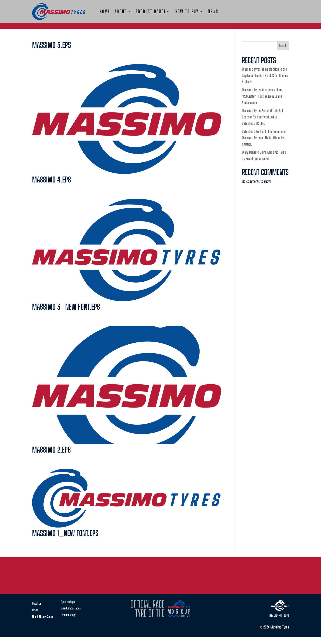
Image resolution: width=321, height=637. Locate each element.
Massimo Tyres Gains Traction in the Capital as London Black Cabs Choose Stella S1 (265, 75)
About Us (36, 603)
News (213, 12)
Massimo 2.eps (51, 449)
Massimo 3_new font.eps (66, 306)
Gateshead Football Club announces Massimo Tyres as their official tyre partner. (264, 137)
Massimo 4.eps (51, 179)
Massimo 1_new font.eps (65, 533)
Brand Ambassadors (71, 608)
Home (105, 12)
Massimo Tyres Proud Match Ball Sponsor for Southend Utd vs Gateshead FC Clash (262, 117)
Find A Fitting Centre (43, 616)
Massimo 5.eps (51, 45)
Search (282, 45)
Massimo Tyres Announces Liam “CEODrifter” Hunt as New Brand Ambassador (262, 96)
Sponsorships (68, 602)
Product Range (151, 12)
